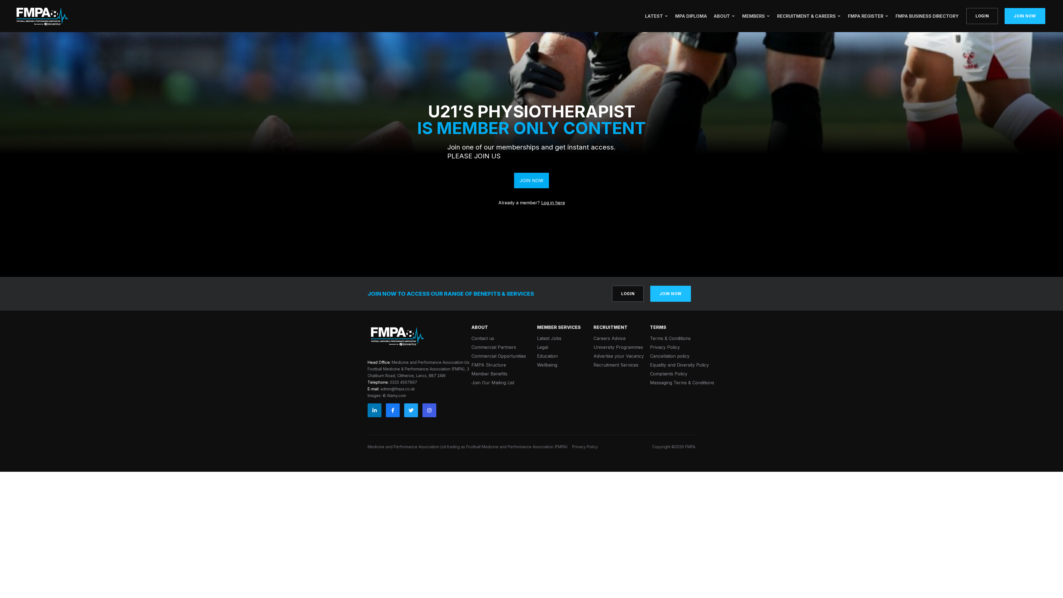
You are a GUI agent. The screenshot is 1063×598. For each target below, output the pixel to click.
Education (547, 356)
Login (982, 16)
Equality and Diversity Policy (679, 365)
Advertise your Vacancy (619, 356)
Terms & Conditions (670, 338)
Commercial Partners (493, 347)
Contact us (482, 338)
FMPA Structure (488, 365)
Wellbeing (547, 365)
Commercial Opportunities (498, 356)
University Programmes (618, 347)
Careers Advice (610, 338)
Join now (1025, 16)
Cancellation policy (670, 356)
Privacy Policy (665, 347)
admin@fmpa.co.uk (397, 388)
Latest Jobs (549, 338)
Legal (542, 347)
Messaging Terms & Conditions (682, 382)
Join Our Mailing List (492, 382)
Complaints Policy (668, 374)
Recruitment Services (616, 365)
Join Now (531, 180)
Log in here (553, 202)
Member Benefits (489, 374)
